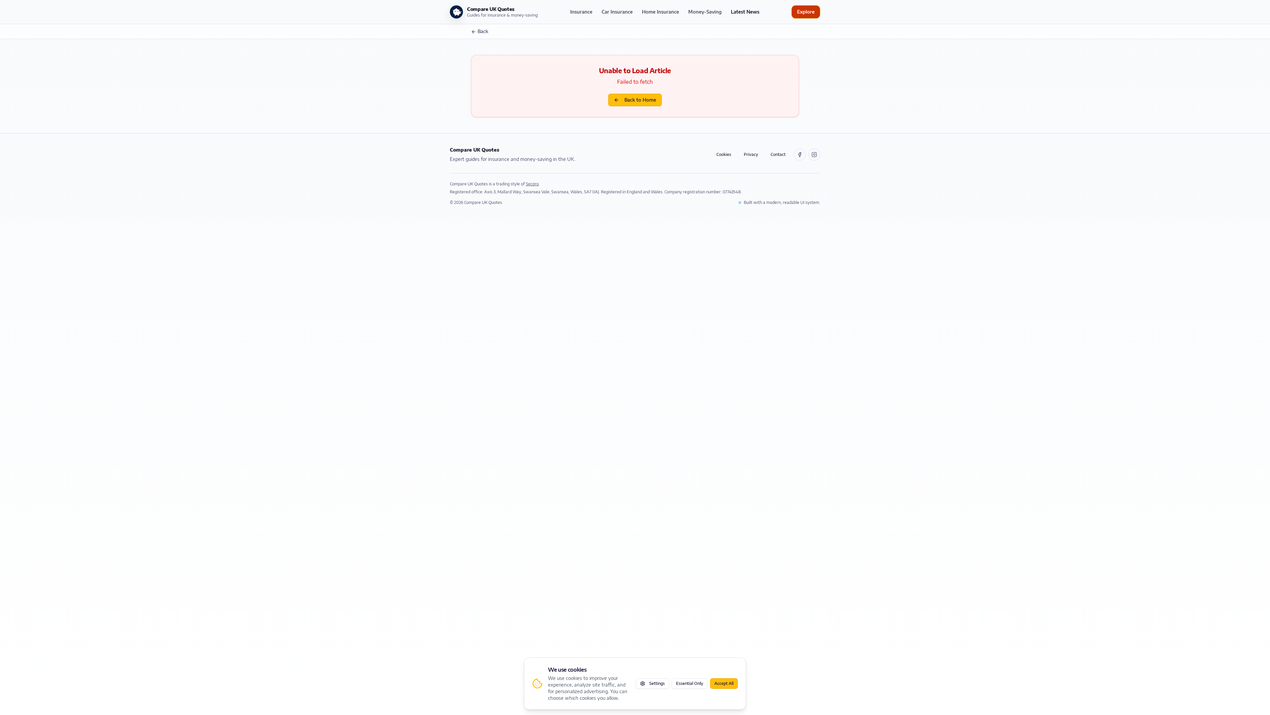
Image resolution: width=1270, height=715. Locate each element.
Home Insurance (660, 12)
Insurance (581, 12)
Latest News (745, 12)
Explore (806, 12)
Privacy (751, 154)
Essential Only (689, 683)
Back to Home (640, 100)
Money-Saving (705, 12)
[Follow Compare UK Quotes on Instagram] (814, 155)
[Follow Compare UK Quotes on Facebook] (800, 155)
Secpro (532, 183)
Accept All (724, 683)
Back (483, 31)
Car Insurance (617, 12)
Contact (778, 154)
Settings (657, 683)
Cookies (723, 154)
